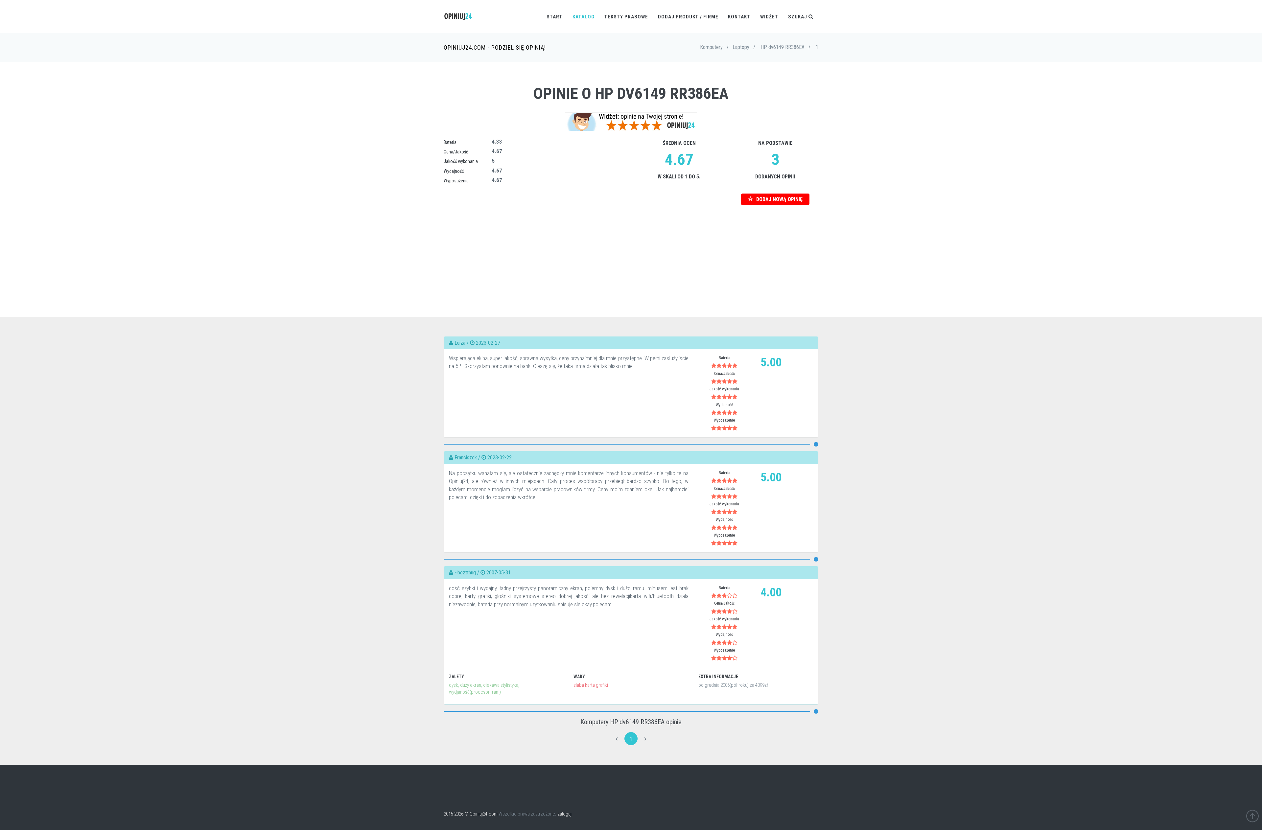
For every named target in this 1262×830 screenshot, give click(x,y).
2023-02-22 (499, 457)
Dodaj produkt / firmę (688, 17)
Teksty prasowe (626, 17)
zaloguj (564, 814)
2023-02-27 (488, 343)
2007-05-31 (498, 572)
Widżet (769, 17)
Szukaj (798, 17)
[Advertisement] (631, 251)
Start (555, 17)
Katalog (584, 17)
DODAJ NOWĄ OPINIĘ (779, 199)
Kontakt (739, 17)
